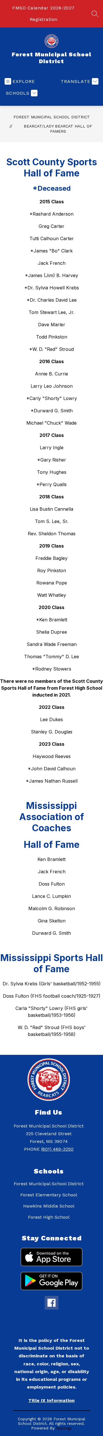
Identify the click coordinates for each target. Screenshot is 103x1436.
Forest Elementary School (48, 1195)
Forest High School (49, 1217)
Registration (44, 19)
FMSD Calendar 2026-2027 (43, 8)
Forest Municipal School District (51, 117)
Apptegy (64, 1428)
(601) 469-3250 (57, 1149)
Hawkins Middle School (48, 1206)
